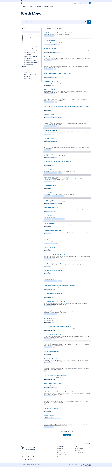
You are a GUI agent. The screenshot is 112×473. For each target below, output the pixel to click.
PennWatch (77, 450)
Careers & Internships (79, 448)
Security (88, 464)
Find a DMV (59, 450)
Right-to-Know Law (78, 452)
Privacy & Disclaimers (75, 464)
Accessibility (69, 464)
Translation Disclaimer (83, 464)
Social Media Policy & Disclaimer (86, 465)
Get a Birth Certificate (61, 452)
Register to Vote (60, 448)
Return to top (87, 443)
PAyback (58, 456)
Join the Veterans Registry (61, 454)
